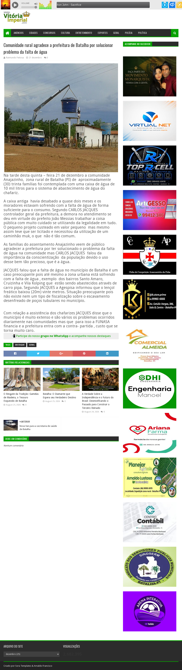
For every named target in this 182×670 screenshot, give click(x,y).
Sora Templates (23, 665)
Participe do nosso (28, 336)
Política (142, 33)
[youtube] (165, 2)
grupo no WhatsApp (76, 336)
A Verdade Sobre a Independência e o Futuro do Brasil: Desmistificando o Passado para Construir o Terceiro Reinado (98, 400)
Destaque (20, 345)
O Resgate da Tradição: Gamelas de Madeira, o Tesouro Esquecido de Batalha (21, 397)
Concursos (49, 33)
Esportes (103, 33)
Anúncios (18, 33)
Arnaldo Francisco (43, 665)
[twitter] (169, 2)
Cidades (33, 33)
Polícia (128, 33)
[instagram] (173, 2)
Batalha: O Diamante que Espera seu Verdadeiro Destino (59, 395)
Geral (116, 33)
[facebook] (177, 2)
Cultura (65, 33)
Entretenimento (84, 33)
